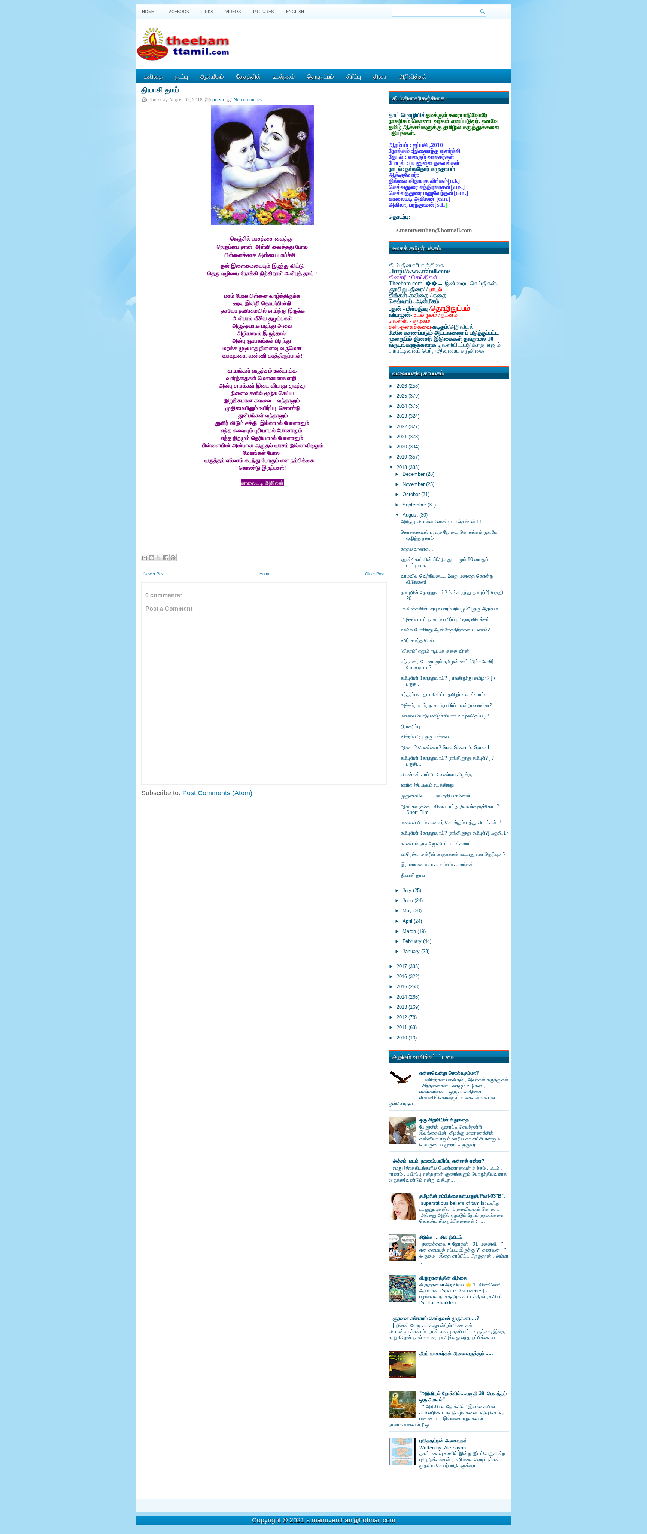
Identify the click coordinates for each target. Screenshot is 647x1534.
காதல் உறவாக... (417, 549)
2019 (402, 457)
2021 (402, 437)
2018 (402, 467)
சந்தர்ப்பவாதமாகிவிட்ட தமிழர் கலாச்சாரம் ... (445, 694)
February (413, 941)
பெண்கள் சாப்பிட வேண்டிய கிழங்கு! (437, 774)
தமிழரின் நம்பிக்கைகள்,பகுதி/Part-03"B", (462, 1196)
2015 (402, 986)
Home (148, 11)
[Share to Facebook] (166, 557)
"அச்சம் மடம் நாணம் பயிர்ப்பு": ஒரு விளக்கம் (445, 619)
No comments (248, 99)
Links (207, 11)
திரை (379, 75)
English (295, 11)
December (414, 474)
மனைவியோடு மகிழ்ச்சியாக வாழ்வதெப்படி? (445, 716)
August (411, 515)
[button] (150, 520)
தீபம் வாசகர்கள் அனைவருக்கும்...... (456, 1353)
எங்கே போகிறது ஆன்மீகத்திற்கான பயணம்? (445, 630)
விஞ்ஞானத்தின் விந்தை (443, 1278)
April (408, 921)
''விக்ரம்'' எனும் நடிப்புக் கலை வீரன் (435, 651)
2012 (402, 1017)
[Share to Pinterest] (173, 557)
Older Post (375, 574)
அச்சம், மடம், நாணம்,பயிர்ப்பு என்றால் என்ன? (446, 705)
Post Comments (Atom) (217, 793)
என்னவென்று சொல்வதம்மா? (449, 1073)
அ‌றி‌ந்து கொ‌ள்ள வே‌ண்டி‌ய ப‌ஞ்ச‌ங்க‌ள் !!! (441, 521)
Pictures (263, 11)
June (408, 900)
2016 (402, 976)
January (412, 951)
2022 (402, 426)
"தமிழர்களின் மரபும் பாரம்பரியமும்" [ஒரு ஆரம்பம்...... (454, 609)
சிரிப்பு (353, 75)
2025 (402, 396)
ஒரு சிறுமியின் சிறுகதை (444, 1120)
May (408, 910)
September (415, 505)
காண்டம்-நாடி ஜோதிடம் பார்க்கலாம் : (437, 843)
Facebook (178, 11)
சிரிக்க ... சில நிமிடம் (440, 1237)
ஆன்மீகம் (212, 75)
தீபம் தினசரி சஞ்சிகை (416, 265)
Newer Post (154, 574)
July (408, 890)
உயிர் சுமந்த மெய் (417, 640)
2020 (402, 447)
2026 (402, 386)
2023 (402, 416)
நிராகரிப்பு (410, 726)
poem (218, 99)
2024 (402, 406)
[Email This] (144, 557)
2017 (402, 966)
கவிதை (153, 75)
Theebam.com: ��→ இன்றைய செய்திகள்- (443, 283)
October (412, 494)
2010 (402, 1038)
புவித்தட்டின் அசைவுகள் (443, 1440)
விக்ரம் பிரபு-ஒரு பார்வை (425, 737)
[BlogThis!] (151, 557)
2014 (402, 997)
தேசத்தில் (248, 75)
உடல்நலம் (284, 75)
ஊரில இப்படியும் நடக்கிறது (427, 785)
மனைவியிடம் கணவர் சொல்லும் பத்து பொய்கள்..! (451, 822)
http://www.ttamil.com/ (421, 271)
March (410, 931)
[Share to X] (158, 557)
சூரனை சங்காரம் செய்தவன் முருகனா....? (436, 1318)
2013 (402, 1007)
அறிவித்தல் (413, 75)
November (414, 484)
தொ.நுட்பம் (320, 75)
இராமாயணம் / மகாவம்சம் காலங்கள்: (438, 864)
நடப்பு (181, 75)
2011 (402, 1027)
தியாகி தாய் (160, 89)
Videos (233, 11)
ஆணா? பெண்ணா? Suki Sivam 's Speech (445, 747)
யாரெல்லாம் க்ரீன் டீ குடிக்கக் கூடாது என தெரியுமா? (453, 854)
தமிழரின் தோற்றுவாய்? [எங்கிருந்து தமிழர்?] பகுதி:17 (454, 833)
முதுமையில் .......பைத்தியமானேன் (435, 796)
